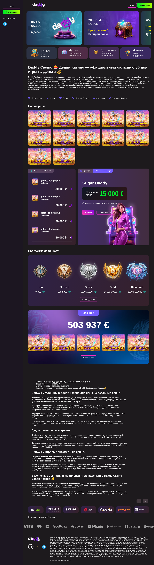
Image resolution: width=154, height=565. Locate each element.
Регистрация (11, 12)
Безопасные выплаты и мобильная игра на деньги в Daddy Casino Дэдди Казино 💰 (71, 388)
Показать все (88, 358)
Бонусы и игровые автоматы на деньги (52, 386)
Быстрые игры (9, 18)
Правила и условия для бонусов (41, 517)
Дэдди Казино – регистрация (48, 384)
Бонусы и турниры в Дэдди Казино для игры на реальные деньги (63, 382)
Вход (11, 6)
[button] (30, 28)
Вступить (88, 212)
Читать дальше (105, 212)
